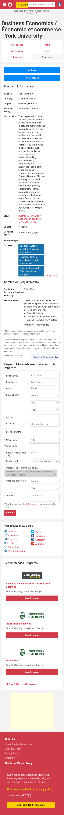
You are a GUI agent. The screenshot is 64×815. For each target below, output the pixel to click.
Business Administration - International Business (28, 585)
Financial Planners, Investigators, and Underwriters (29, 260)
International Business (18, 623)
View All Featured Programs (21, 684)
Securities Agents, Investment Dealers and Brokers (29, 249)
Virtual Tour (13, 547)
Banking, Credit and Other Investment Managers (29, 271)
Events (10, 543)
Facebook (40, 536)
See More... (52, 275)
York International (16, 551)
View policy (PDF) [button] (19, 795)
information (32, 504)
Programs (12, 539)
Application (13, 535)
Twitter (38, 532)
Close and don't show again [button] (31, 805)
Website (11, 531)
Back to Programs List (45, 357)
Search (52, 4)
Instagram (40, 540)
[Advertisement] (32, 711)
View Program (32, 598)
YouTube (39, 544)
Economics (12, 660)
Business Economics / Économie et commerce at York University (30, 219)
